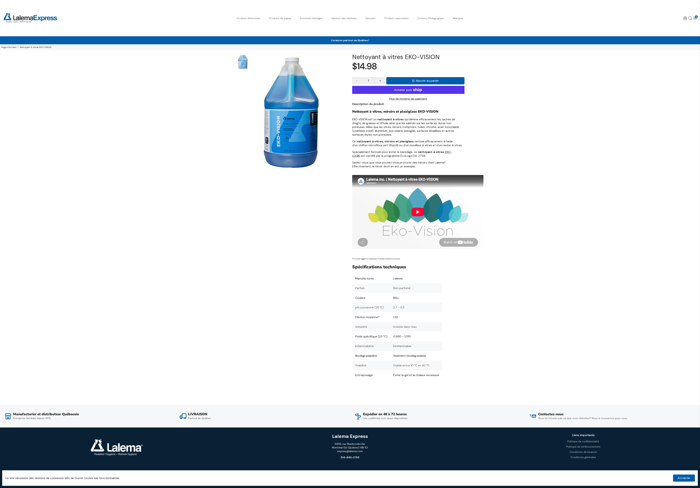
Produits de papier (280, 18)
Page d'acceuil (8, 47)
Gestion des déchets (344, 18)
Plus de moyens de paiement (408, 99)
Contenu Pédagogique (430, 18)
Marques (458, 18)
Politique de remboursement (583, 446)
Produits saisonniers (396, 18)
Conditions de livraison (583, 452)
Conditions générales (583, 457)
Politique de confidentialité (583, 441)
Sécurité (370, 18)
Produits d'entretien (248, 18)
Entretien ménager (311, 18)
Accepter (684, 478)
